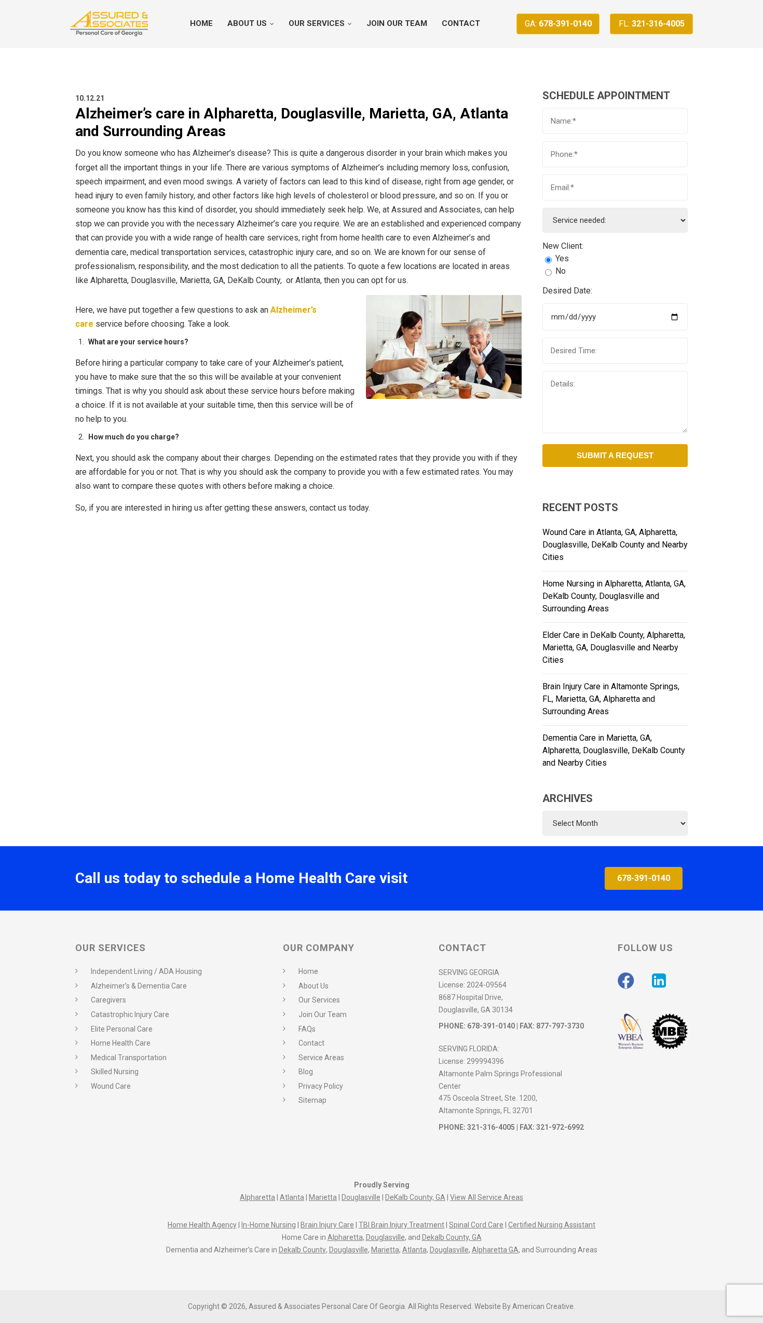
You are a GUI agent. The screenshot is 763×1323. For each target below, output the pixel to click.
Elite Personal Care (122, 1029)
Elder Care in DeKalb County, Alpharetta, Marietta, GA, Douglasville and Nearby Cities (613, 647)
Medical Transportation (129, 1057)
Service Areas (321, 1057)
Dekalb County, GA (452, 1237)
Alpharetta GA (495, 1250)
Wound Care (111, 1086)
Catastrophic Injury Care (130, 1014)
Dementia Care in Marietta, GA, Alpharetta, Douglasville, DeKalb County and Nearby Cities (613, 750)
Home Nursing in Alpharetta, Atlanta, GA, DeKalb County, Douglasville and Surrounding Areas (614, 596)
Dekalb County (302, 1250)
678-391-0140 (558, 24)
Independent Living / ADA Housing (146, 971)
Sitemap (312, 1100)
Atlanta (292, 1197)
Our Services (319, 1000)
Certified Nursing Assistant (551, 1225)
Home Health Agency (202, 1225)
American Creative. (543, 1306)
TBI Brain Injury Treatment (401, 1225)
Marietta (323, 1197)
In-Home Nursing (268, 1225)
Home (308, 971)
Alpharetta (257, 1197)
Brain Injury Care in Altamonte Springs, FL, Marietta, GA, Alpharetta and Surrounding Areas (610, 698)
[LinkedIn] (659, 981)
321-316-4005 (652, 24)
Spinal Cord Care (476, 1225)
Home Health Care (121, 1043)
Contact (311, 1043)
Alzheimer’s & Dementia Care (139, 986)
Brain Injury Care (327, 1225)
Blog (305, 1071)
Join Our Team (322, 1014)
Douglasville (361, 1197)
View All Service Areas (486, 1197)
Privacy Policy (320, 1086)
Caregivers (108, 1000)
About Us (313, 986)
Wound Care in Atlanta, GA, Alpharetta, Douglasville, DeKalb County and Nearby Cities (615, 544)
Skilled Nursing (115, 1071)
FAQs (307, 1029)
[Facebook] (626, 980)
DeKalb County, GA (415, 1197)
